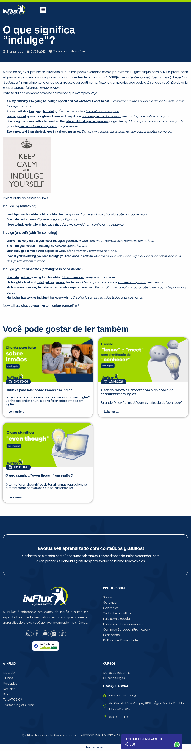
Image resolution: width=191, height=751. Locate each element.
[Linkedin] (53, 633)
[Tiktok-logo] (62, 633)
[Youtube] (45, 633)
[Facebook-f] (36, 633)
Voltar (133, 735)
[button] (43, 10)
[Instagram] (28, 633)
